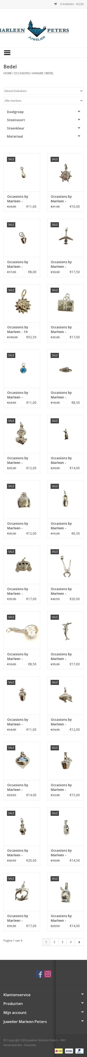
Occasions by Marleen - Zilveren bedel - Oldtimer (63, 852)
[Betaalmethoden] (58, 1051)
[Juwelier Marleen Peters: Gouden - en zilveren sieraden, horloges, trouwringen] (43, 27)
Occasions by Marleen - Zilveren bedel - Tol (19, 787)
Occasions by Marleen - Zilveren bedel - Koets (19, 591)
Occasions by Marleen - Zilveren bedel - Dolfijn (63, 656)
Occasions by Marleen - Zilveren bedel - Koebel (19, 525)
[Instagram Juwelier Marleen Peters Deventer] (48, 974)
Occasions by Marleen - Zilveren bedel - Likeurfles (63, 787)
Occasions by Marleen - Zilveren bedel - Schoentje (63, 525)
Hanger (37, 73)
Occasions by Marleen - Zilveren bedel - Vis (63, 722)
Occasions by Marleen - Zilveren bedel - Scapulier (19, 395)
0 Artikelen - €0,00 (71, 4)
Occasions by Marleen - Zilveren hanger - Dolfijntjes (21, 918)
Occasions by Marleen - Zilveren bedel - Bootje (63, 395)
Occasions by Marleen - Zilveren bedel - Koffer (63, 329)
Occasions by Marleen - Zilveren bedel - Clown (19, 460)
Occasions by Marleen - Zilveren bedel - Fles (63, 918)
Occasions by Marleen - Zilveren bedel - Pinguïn (63, 460)
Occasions (22, 73)
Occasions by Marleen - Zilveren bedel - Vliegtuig (63, 264)
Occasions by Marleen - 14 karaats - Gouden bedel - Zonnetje (21, 329)
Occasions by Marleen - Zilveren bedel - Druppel (19, 198)
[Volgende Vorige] (79, 942)
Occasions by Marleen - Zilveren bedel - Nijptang (63, 591)
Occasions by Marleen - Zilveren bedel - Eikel (19, 264)
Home (7, 73)
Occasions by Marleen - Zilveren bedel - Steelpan (19, 656)
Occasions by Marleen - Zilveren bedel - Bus (19, 852)
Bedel (49, 73)
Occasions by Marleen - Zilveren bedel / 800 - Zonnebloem (63, 198)
